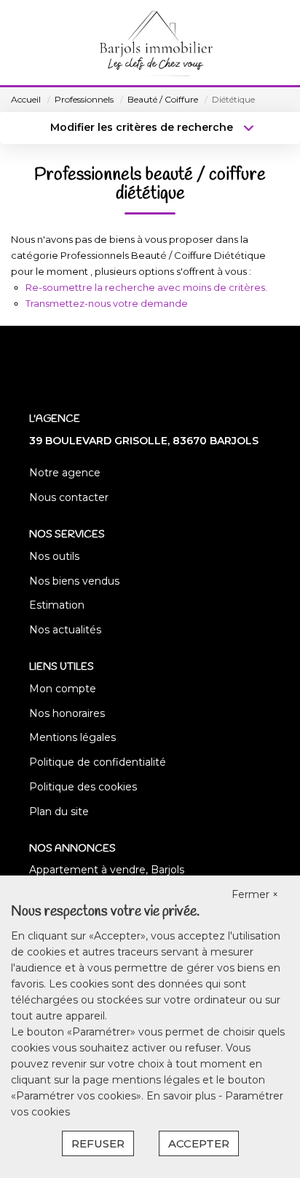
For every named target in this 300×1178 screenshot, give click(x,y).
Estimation (56, 605)
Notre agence (64, 472)
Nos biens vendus (74, 581)
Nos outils (54, 556)
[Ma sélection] (40, 43)
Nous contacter (68, 497)
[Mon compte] (20, 43)
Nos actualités (65, 629)
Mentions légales (72, 737)
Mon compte (62, 688)
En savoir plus (182, 1095)
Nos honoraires (67, 713)
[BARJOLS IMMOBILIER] (154, 43)
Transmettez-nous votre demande (106, 303)
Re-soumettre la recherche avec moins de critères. (146, 287)
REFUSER (98, 1143)
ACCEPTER (198, 1143)
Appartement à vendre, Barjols (106, 869)
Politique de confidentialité (97, 762)
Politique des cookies (83, 786)
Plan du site (59, 811)
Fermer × (255, 894)
